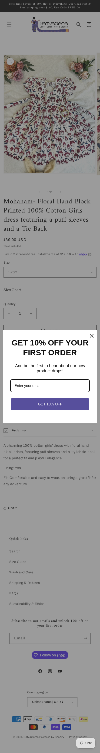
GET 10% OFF (50, 404)
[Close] (91, 336)
